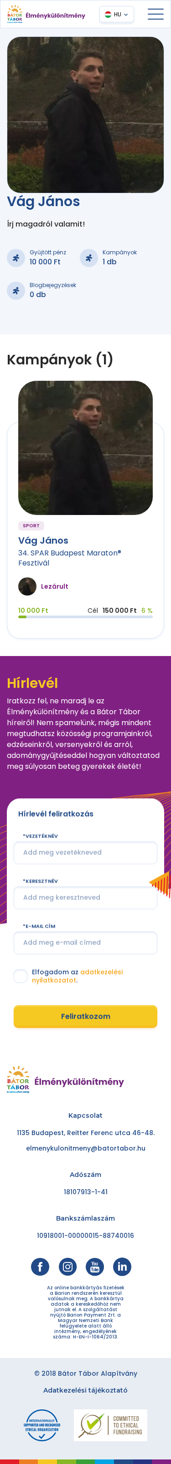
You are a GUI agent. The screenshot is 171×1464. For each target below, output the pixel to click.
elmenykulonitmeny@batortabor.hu (85, 1148)
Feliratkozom (85, 1016)
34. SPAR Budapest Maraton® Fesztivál (69, 558)
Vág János (43, 540)
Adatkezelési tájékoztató (85, 1390)
